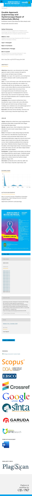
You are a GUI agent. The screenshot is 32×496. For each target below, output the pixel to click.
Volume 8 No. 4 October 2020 (20, 6)
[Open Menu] (1, 1)
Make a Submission (8, 340)
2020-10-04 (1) (6, 271)
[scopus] (13, 365)
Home (3, 6)
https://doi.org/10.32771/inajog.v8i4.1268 (14, 59)
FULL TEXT (6, 254)
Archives (8, 6)
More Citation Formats (9, 313)
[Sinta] (16, 412)
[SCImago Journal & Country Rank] (11, 354)
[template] (5, 447)
